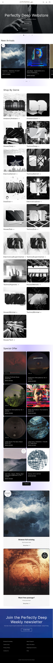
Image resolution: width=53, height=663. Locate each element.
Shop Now (26, 23)
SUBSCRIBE (26, 629)
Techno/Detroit (33, 174)
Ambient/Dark (32, 119)
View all (27, 483)
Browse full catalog (7, 641)
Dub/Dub (7, 202)
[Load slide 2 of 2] (26, 35)
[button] (2, 2)
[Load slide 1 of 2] (24, 35)
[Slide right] (29, 81)
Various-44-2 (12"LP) (34, 474)
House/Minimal (9, 312)
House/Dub (8, 229)
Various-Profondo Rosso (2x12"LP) (12, 377)
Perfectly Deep (24, 659)
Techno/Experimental (35, 257)
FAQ (28, 650)
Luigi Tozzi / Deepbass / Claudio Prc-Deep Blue (37, 442)
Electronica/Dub (33, 202)
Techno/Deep (32, 146)
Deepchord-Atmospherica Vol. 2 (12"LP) (37, 378)
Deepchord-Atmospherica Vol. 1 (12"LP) (14, 410)
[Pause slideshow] (32, 35)
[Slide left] (23, 81)
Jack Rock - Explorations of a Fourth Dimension (36, 71)
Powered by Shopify (31, 659)
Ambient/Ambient (10, 119)
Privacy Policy (6, 647)
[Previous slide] (20, 35)
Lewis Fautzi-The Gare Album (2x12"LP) (14, 442)
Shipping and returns (31, 647)
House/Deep (8, 146)
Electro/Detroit (9, 174)
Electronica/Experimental (13, 257)
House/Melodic (33, 285)
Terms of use (6, 644)
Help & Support (30, 641)
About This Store (31, 644)
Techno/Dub (32, 229)
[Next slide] (29, 35)
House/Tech (8, 340)
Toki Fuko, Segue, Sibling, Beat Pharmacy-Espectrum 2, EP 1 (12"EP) (14, 475)
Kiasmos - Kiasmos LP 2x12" (11, 71)
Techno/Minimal (33, 312)
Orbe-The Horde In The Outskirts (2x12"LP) (38, 410)
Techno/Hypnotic (10, 285)
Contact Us (6, 650)
